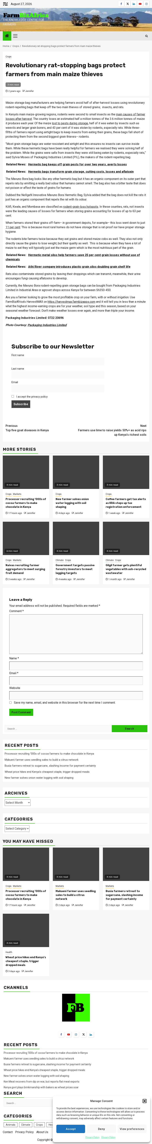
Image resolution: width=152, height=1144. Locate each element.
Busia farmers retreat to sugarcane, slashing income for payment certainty (50, 765)
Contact (8, 1132)
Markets (17, 494)
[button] (144, 1101)
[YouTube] (68, 1034)
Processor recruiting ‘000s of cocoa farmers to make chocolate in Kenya (26, 503)
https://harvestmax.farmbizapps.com (71, 301)
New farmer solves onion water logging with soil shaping (72, 503)
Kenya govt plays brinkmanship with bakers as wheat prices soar (41, 1087)
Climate (60, 560)
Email (14, 382)
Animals (10, 1124)
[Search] (146, 36)
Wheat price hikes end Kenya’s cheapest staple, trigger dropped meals (47, 771)
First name (17, 355)
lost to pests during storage (70, 123)
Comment (16, 611)
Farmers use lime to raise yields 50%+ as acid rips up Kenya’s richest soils (112, 430)
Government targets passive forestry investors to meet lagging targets (75, 569)
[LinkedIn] (91, 1034)
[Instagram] (76, 1034)
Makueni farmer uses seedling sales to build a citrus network (42, 759)
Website (14, 688)
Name (14, 658)
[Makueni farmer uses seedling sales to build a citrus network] (76, 864)
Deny (101, 1129)
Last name (17, 368)
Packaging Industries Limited (47, 325)
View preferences (132, 1129)
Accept (71, 1129)
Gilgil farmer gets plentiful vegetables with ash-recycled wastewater (126, 569)
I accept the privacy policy (31, 396)
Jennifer (29, 91)
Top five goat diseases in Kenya (27, 428)
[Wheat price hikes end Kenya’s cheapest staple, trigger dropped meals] (26, 930)
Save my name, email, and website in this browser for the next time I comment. (64, 702)
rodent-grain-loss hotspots (80, 206)
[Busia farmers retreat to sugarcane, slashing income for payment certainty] (126, 864)
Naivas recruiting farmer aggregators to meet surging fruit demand (25, 569)
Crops (8, 56)
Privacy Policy (92, 1137)
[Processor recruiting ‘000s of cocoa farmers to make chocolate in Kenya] (26, 864)
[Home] (7, 36)
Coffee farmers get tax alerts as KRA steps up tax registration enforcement (126, 503)
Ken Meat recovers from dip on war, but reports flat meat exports (41, 1081)
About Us (42, 1132)
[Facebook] (61, 1034)
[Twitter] (83, 1034)
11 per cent (13, 227)
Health (9, 952)
